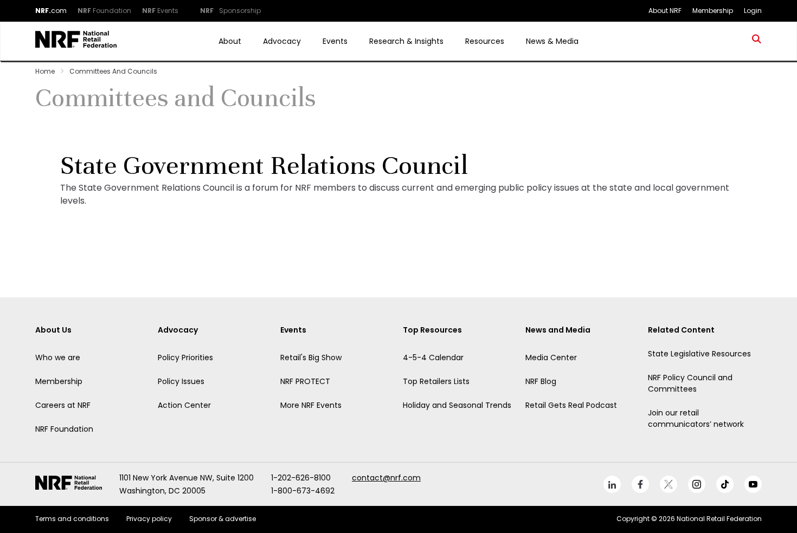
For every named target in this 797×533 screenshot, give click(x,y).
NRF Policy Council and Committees (690, 383)
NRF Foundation (64, 429)
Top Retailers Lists (436, 381)
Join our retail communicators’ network (696, 418)
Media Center (551, 357)
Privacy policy (149, 518)
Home (45, 71)
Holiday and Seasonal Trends (457, 405)
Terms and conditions (72, 518)
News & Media (552, 41)
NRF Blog (540, 381)
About (229, 41)
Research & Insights (406, 41)
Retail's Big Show (311, 357)
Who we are (57, 357)
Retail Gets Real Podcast (571, 405)
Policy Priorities (185, 357)
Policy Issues (181, 381)
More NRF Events (311, 405)
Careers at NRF (63, 405)
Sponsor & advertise (222, 518)
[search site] (757, 41)
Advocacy (282, 41)
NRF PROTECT (305, 381)
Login (753, 10)
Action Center (184, 405)
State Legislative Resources (699, 353)
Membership (58, 381)
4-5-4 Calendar (433, 357)
